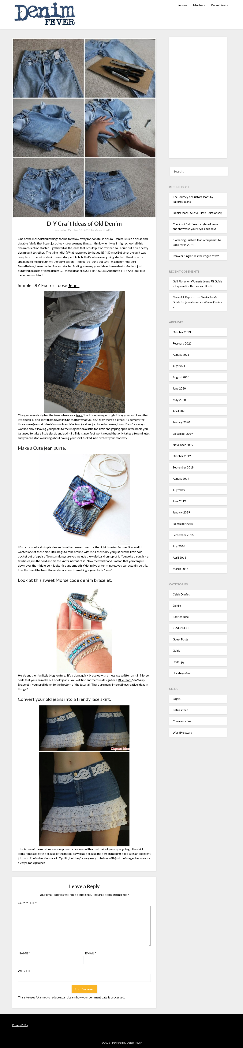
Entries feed (180, 710)
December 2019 (183, 433)
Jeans (73, 285)
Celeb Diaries (181, 594)
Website (24, 971)
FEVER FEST (181, 628)
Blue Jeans (125, 680)
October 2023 (182, 332)
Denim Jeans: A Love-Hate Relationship (197, 212)
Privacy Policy (20, 1025)
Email (90, 953)
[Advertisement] (198, 97)
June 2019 (179, 501)
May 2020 (179, 399)
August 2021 (181, 354)
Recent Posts (219, 5)
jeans (79, 415)
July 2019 (179, 490)
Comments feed (182, 721)
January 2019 (181, 512)
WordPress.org (182, 732)
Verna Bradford (104, 230)
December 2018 (183, 523)
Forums (182, 5)
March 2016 (180, 568)
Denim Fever (134, 1042)
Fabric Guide (181, 616)
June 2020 (179, 388)
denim (22, 252)
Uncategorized (182, 673)
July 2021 (179, 365)
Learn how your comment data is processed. (96, 997)
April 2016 (179, 557)
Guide (176, 650)
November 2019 (183, 444)
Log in (177, 698)
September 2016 (183, 535)
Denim (177, 605)
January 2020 (181, 422)
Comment (27, 902)
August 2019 (181, 478)
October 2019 (182, 456)
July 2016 (179, 546)
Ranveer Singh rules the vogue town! (196, 256)
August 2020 (181, 377)
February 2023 (182, 343)
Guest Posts (180, 639)
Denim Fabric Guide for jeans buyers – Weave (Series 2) (197, 302)
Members (199, 5)
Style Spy (178, 662)
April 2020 (179, 411)
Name (24, 953)
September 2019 (183, 467)
